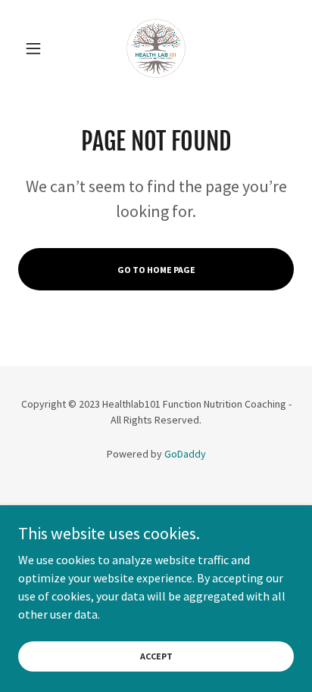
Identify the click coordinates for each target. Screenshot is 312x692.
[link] (156, 48)
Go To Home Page (156, 269)
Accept (156, 656)
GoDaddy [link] (185, 454)
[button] (39, 48)
